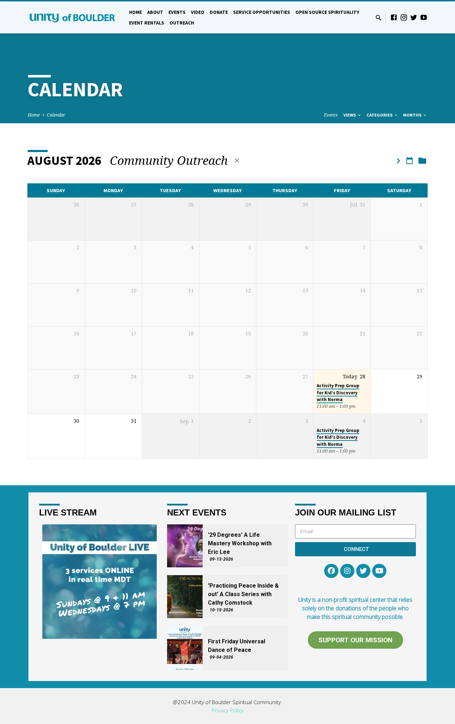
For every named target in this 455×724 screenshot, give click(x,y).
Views (350, 115)
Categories (380, 115)
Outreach (182, 23)
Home (135, 12)
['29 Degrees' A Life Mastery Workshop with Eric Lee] (185, 545)
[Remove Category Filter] (237, 160)
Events (177, 12)
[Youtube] (379, 571)
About (155, 12)
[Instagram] (404, 17)
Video (197, 12)
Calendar (56, 115)
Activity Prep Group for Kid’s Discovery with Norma (338, 392)
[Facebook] (394, 17)
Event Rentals (146, 23)
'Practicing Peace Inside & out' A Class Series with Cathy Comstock (243, 594)
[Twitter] (414, 17)
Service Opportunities (261, 12)
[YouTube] (424, 17)
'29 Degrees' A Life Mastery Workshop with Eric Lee (240, 543)
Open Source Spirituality (327, 12)
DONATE (219, 12)
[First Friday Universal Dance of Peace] (185, 648)
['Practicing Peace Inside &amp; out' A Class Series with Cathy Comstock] (185, 596)
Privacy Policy (227, 710)
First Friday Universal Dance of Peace (236, 645)
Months (412, 115)
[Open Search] (378, 17)
